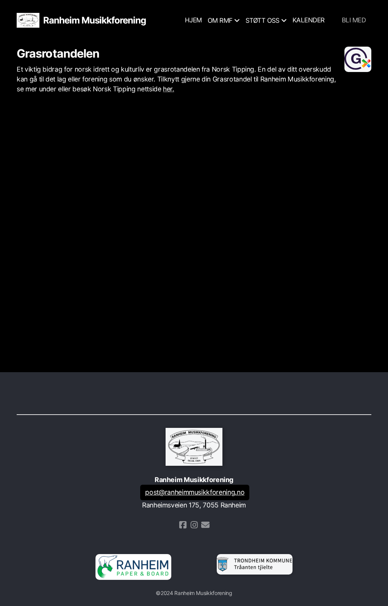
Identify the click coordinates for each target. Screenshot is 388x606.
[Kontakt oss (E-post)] (205, 525)
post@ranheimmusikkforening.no (194, 492)
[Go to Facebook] (182, 525)
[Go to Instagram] (194, 525)
